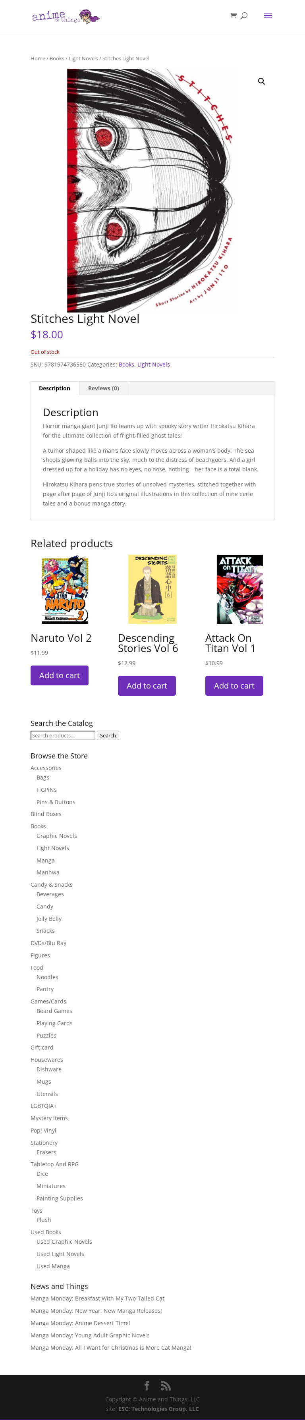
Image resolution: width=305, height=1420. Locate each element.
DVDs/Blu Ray (48, 943)
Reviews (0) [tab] (103, 388)
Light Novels (83, 58)
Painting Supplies (60, 1198)
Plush (44, 1219)
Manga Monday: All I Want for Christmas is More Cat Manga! (111, 1347)
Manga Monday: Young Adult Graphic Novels (90, 1335)
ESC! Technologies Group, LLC (158, 1408)
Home (38, 58)
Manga (46, 860)
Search (108, 735)
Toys (36, 1210)
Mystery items (49, 1118)
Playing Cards (55, 1023)
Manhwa (48, 872)
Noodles (47, 977)
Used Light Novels (60, 1254)
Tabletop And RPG (55, 1164)
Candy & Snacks (52, 884)
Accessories (46, 768)
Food (37, 967)
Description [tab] (54, 388)
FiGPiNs (47, 789)
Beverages (50, 894)
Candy (45, 906)
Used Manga (53, 1266)
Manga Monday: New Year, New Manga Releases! (96, 1310)
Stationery (44, 1142)
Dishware (49, 1069)
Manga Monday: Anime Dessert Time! (80, 1323)
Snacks (46, 930)
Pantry (45, 989)
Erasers (46, 1152)
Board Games (54, 1011)
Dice (42, 1173)
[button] (262, 81)
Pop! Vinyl (43, 1130)
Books (57, 58)
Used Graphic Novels (64, 1241)
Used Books (46, 1232)
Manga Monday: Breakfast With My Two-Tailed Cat (97, 1298)
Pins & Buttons (56, 802)
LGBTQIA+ (44, 1105)
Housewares (47, 1059)
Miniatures (51, 1186)
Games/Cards (48, 1001)
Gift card (42, 1047)
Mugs (44, 1081)
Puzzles (46, 1035)
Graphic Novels (57, 835)
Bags (43, 777)
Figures (40, 955)
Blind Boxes (46, 814)
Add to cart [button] (59, 675)
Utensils (47, 1094)
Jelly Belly (49, 918)
